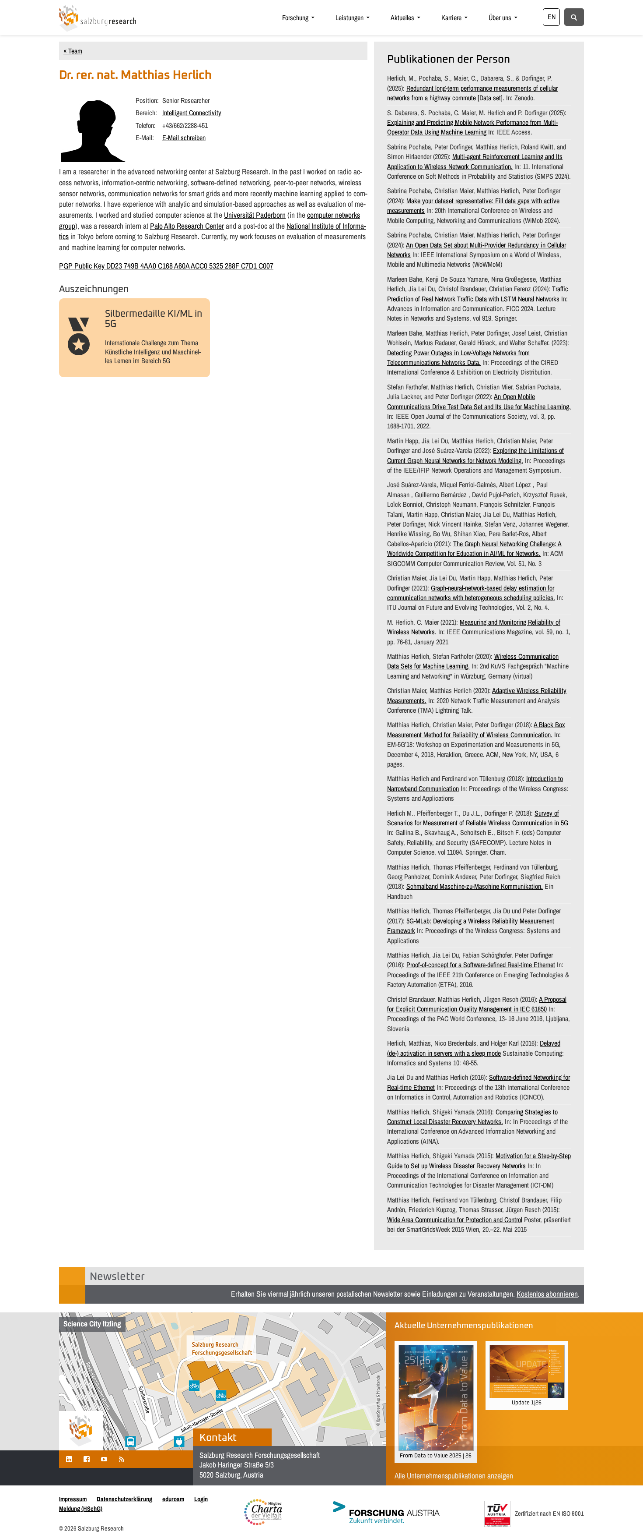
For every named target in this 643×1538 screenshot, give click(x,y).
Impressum (73, 1499)
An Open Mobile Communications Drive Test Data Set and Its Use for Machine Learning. (479, 401)
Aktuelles (402, 17)
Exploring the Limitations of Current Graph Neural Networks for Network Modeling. (475, 455)
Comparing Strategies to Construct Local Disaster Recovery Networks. (472, 1116)
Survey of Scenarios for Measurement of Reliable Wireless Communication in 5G (477, 817)
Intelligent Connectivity (191, 112)
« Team (72, 51)
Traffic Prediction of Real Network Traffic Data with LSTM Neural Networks (477, 293)
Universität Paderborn (255, 215)
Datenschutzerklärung (124, 1499)
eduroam (173, 1499)
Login (201, 1499)
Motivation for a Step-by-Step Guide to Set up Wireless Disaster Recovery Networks (479, 1160)
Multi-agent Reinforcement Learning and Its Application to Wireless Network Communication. (475, 161)
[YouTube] (104, 1459)
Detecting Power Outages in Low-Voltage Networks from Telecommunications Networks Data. (458, 357)
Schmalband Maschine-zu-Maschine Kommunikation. (474, 886)
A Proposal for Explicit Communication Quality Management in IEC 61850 (476, 1004)
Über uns (500, 17)
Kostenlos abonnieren (547, 1294)
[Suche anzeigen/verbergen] (574, 16)
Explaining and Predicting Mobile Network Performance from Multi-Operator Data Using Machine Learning (472, 127)
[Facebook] (86, 1459)
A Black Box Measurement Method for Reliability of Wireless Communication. (476, 729)
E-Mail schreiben (184, 137)
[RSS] (121, 1459)
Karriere (451, 17)
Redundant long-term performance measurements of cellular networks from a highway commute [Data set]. (472, 93)
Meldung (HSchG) (80, 1508)
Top (622, 1517)
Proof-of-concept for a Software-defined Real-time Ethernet (480, 964)
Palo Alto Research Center (187, 226)
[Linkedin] (69, 1459)
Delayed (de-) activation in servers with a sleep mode (473, 1047)
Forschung (295, 17)
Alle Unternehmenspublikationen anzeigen (454, 1476)
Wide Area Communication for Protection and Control (454, 1219)
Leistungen (349, 17)
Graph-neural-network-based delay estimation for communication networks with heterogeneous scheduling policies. (471, 592)
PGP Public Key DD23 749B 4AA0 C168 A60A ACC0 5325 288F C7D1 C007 (166, 266)
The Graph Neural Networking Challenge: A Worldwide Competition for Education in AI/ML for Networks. (474, 548)
